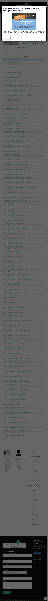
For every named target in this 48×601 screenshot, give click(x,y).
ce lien (9, 34)
